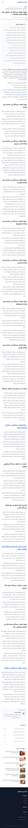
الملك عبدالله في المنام (19, 69)
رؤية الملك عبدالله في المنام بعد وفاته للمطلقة (15, 40)
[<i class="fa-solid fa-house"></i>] (25, 7)
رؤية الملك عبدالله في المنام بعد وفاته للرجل (16, 42)
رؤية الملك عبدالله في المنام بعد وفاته (17, 27)
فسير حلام (22, 2)
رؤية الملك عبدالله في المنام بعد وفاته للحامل (15, 37)
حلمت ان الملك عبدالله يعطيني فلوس (17, 50)
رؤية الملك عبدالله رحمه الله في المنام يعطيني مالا (15, 60)
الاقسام (25, 800)
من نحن (25, 803)
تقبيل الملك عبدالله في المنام (19, 63)
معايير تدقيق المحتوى (22, 817)
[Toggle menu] (2, 2)
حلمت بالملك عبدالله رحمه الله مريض (17, 58)
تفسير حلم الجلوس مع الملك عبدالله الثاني (16, 53)
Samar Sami (22, 17)
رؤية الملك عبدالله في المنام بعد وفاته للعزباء (16, 32)
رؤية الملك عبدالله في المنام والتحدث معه (16, 47)
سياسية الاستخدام (23, 819)
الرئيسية (25, 798)
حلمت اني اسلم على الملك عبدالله (18, 45)
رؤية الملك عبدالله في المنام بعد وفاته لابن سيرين (15, 30)
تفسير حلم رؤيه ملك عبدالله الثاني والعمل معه (15, 55)
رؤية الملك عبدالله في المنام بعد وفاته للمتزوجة (15, 35)
